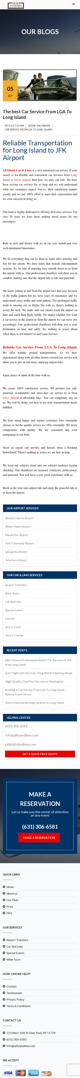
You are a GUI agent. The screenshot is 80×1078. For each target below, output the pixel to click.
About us (12, 915)
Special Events (14, 610)
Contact (12, 1008)
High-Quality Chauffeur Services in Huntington (34, 681)
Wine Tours (12, 593)
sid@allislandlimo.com (20, 744)
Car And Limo (13, 601)
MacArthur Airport (16, 535)
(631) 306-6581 (16, 726)
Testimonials (14, 1014)
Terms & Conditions (19, 1027)
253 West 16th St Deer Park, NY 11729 (31, 1054)
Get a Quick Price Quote (40, 753)
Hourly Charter (14, 635)
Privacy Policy (15, 1021)
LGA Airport (11, 398)
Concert (10, 618)
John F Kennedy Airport (19, 543)
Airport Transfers (16, 585)
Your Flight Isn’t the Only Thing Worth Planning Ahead (38, 673)
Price (10, 928)
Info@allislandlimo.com (21, 735)
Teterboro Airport (16, 560)
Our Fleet (12, 921)
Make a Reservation (39, 859)
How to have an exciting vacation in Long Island (34, 702)
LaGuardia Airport (16, 551)
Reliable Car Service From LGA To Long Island (39, 347)
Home (10, 908)
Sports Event (13, 627)
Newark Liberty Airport (19, 518)
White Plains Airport (18, 526)
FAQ (9, 934)
